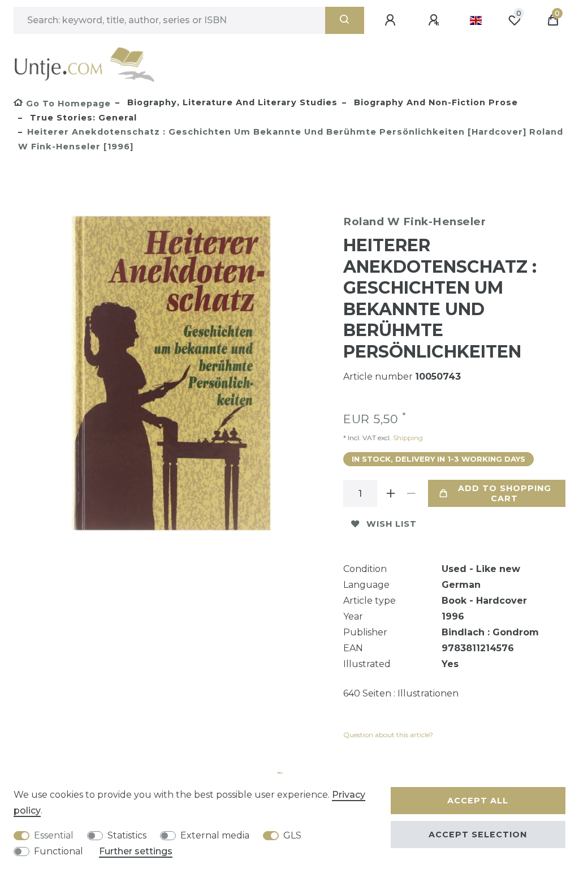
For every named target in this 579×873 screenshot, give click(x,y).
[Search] (344, 20)
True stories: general (82, 118)
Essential (54, 835)
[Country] (475, 20)
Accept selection (478, 834)
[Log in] (392, 20)
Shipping (407, 437)
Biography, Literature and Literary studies (231, 102)
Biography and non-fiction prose (434, 102)
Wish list (391, 524)
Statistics (126, 835)
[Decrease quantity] (411, 493)
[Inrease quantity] (391, 493)
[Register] (435, 20)
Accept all (477, 800)
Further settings (135, 851)
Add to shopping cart (504, 493)
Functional (58, 851)
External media (214, 835)
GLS (292, 835)
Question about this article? (388, 734)
